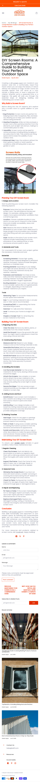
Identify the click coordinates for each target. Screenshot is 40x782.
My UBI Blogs (12, 23)
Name (4, 547)
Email (3, 555)
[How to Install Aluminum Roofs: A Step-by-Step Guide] (20, 722)
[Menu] (3, 13)
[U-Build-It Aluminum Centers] (19, 13)
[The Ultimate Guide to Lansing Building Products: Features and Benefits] (20, 631)
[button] (36, 13)
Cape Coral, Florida (20, 5)
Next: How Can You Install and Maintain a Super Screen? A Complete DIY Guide (29, 590)
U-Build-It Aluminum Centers (10, 772)
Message (5, 562)
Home (4, 23)
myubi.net (19, 532)
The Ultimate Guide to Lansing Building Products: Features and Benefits (19, 651)
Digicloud (12, 775)
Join (33, 603)
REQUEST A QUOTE (20, 2)
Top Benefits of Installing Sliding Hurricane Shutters (17, 704)
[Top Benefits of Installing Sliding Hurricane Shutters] (20, 680)
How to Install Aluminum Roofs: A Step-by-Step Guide (17, 736)
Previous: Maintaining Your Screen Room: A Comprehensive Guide (10, 590)
